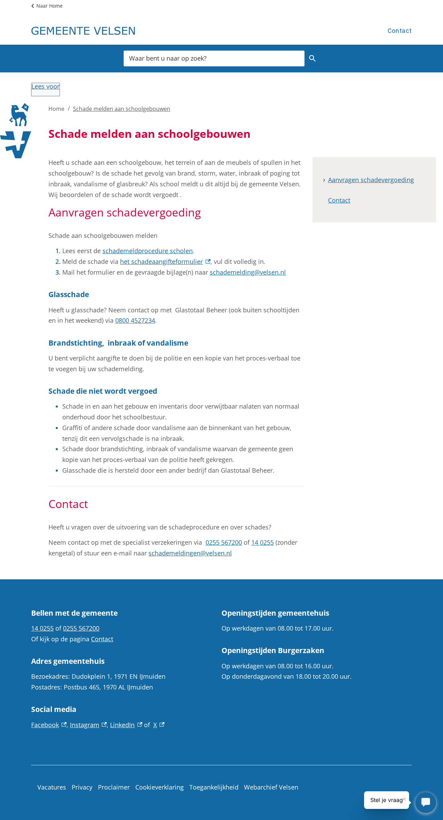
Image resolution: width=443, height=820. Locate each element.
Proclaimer (114, 787)
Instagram (88, 725)
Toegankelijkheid (213, 787)
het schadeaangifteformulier (165, 261)
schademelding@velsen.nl (248, 272)
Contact (400, 30)
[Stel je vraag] (425, 802)
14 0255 (262, 542)
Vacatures (51, 787)
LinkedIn (126, 725)
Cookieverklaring (159, 787)
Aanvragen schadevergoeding (371, 180)
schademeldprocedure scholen (147, 251)
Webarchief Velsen (271, 787)
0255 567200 (224, 542)
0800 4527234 (135, 320)
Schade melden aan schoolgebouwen (121, 109)
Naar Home (49, 5)
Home (56, 109)
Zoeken (312, 58)
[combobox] (214, 58)
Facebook (48, 725)
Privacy (82, 787)
